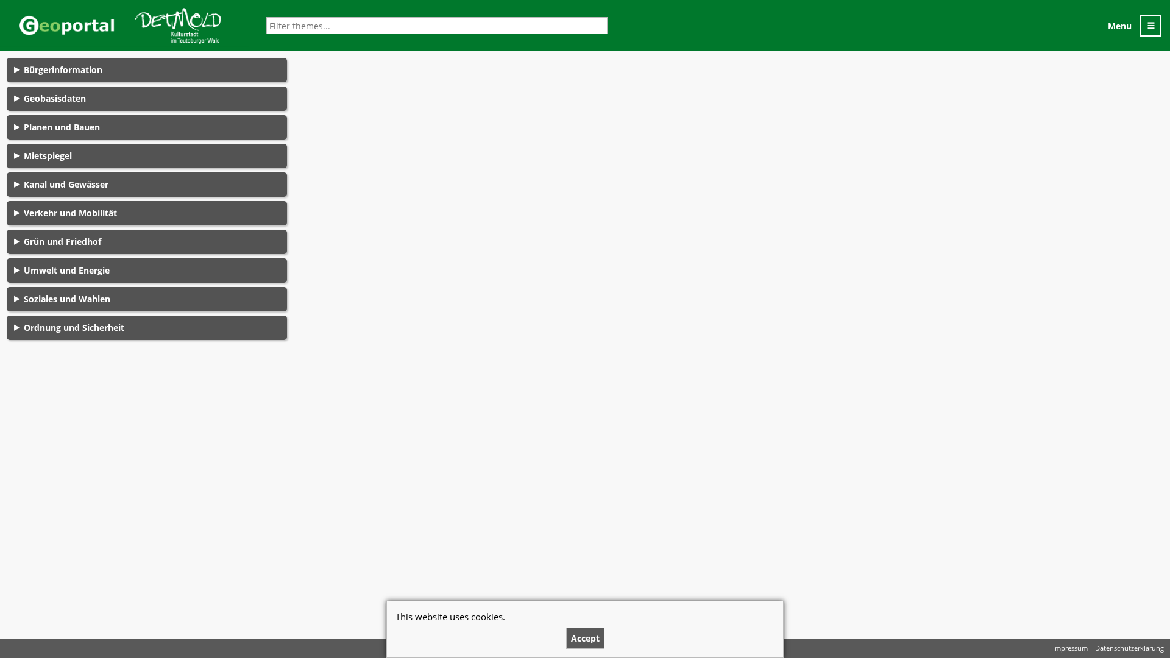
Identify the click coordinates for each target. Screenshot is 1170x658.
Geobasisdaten (55, 98)
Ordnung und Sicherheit (74, 327)
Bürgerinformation (63, 70)
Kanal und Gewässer (66, 184)
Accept (585, 638)
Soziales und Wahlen (67, 299)
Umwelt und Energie (67, 270)
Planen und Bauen (62, 127)
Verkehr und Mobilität (70, 213)
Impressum (1070, 648)
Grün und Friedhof (62, 241)
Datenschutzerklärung (1129, 648)
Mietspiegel (48, 155)
